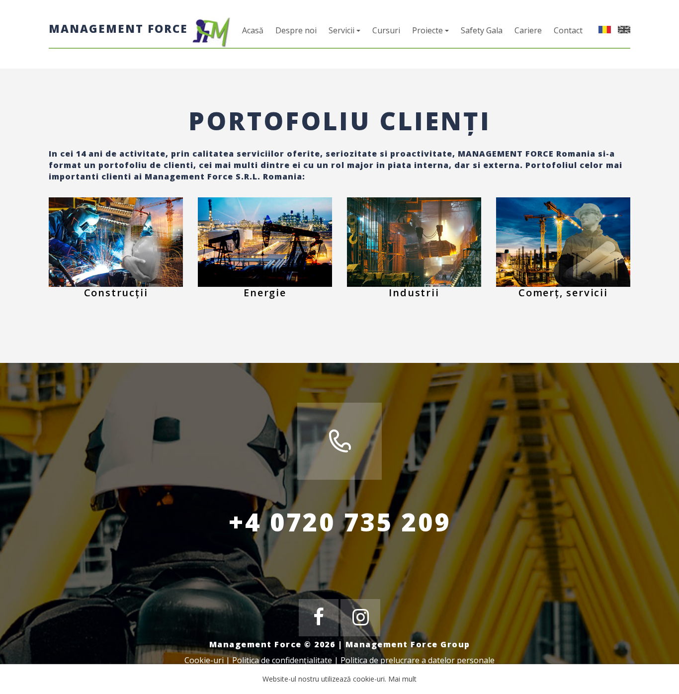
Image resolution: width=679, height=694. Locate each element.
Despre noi (296, 30)
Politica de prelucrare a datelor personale (417, 660)
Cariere (528, 30)
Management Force (120, 28)
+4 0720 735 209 (340, 522)
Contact (568, 30)
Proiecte (427, 30)
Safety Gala (482, 30)
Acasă (252, 30)
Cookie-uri (204, 660)
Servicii (341, 30)
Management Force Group (407, 644)
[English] (621, 28)
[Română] (602, 28)
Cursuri (386, 30)
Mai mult (402, 679)
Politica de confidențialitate (282, 660)
